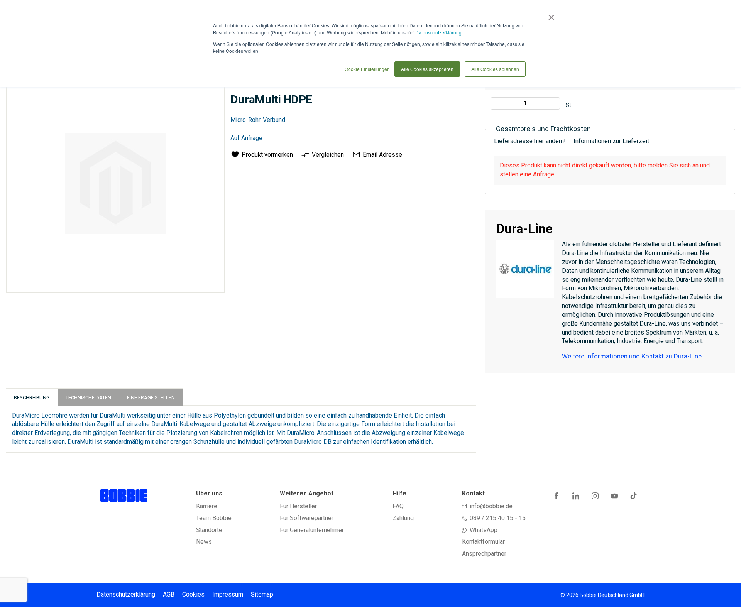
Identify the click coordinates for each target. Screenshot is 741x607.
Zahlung (403, 518)
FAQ (398, 506)
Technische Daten (88, 398)
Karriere (206, 506)
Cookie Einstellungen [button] (367, 69)
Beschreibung (32, 398)
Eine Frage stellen (151, 398)
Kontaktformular (483, 541)
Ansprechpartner (484, 553)
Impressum (227, 594)
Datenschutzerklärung (438, 32)
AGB (168, 594)
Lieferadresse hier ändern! (530, 141)
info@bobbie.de (491, 506)
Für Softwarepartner (306, 518)
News (204, 541)
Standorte (209, 530)
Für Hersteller (298, 506)
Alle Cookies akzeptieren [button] (427, 69)
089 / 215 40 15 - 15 (498, 518)
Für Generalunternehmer (312, 530)
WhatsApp (483, 530)
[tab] (32, 397)
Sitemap (262, 594)
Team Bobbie (214, 518)
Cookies (193, 594)
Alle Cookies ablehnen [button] (495, 69)
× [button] (550, 14)
